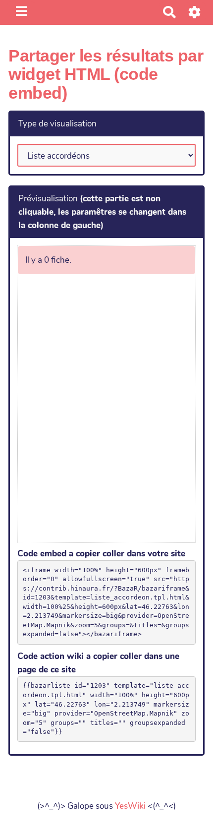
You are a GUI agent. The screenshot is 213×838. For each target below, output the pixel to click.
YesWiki (130, 806)
